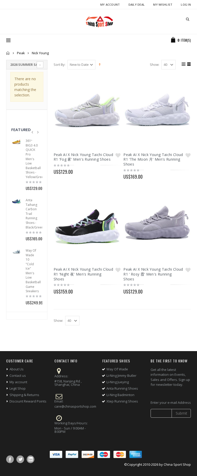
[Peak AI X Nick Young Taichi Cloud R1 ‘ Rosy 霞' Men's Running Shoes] (157, 225)
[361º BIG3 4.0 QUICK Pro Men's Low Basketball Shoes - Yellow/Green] (16, 142)
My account (18, 382)
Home (8, 53)
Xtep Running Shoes (122, 401)
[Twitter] (20, 459)
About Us (16, 369)
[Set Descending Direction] (100, 64)
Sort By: (59, 64)
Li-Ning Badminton (120, 394)
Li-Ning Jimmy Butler (121, 375)
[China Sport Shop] (98, 22)
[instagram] (30, 459)
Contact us (17, 375)
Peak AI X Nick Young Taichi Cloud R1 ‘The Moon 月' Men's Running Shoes (153, 159)
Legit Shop (17, 388)
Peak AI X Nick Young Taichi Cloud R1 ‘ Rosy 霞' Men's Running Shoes (153, 274)
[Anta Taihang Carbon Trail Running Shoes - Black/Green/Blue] (16, 201)
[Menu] (8, 40)
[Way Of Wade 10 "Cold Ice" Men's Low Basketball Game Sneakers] (16, 251)
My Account (110, 4)
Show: (154, 64)
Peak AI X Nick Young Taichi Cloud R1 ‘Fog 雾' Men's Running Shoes (83, 157)
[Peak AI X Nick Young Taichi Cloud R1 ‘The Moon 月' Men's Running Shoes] (157, 111)
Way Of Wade (117, 369)
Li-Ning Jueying (117, 382)
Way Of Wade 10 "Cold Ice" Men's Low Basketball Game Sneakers (33, 270)
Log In (186, 4)
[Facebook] (10, 459)
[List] (188, 64)
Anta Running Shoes (122, 388)
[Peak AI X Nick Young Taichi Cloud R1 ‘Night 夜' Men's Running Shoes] (87, 225)
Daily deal (137, 4)
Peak (21, 53)
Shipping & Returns (24, 394)
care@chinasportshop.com (75, 406)
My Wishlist (162, 4)
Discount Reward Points (27, 401)
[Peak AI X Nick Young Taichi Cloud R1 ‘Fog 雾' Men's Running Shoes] (87, 111)
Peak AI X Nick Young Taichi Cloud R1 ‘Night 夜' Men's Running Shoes (83, 274)
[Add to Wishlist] (118, 155)
